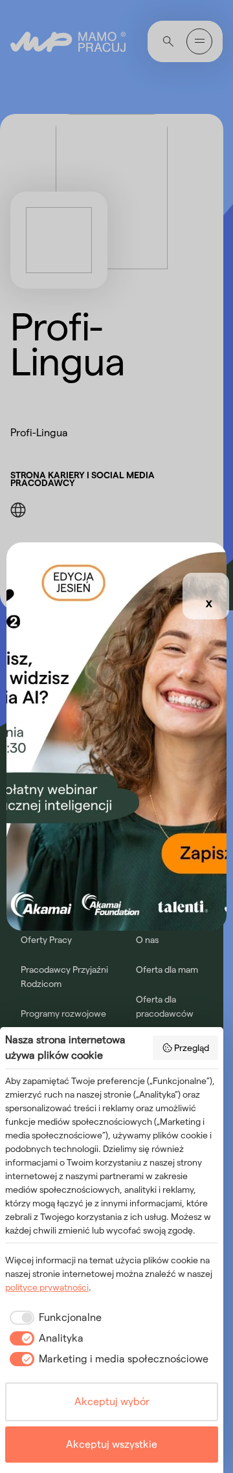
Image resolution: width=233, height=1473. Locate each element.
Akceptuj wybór (112, 1401)
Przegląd (191, 1048)
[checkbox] (53, 1317)
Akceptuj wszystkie (111, 1444)
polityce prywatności (47, 1287)
